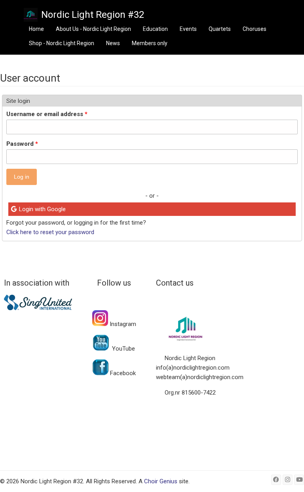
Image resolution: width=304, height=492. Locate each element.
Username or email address (46, 114)
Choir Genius (160, 481)
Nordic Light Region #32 (92, 14)
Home (36, 29)
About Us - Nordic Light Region (93, 29)
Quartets (220, 29)
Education (155, 29)
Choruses (254, 29)
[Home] (31, 15)
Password (22, 143)
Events (188, 29)
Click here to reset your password (50, 232)
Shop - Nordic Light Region (61, 43)
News (113, 43)
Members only (149, 43)
